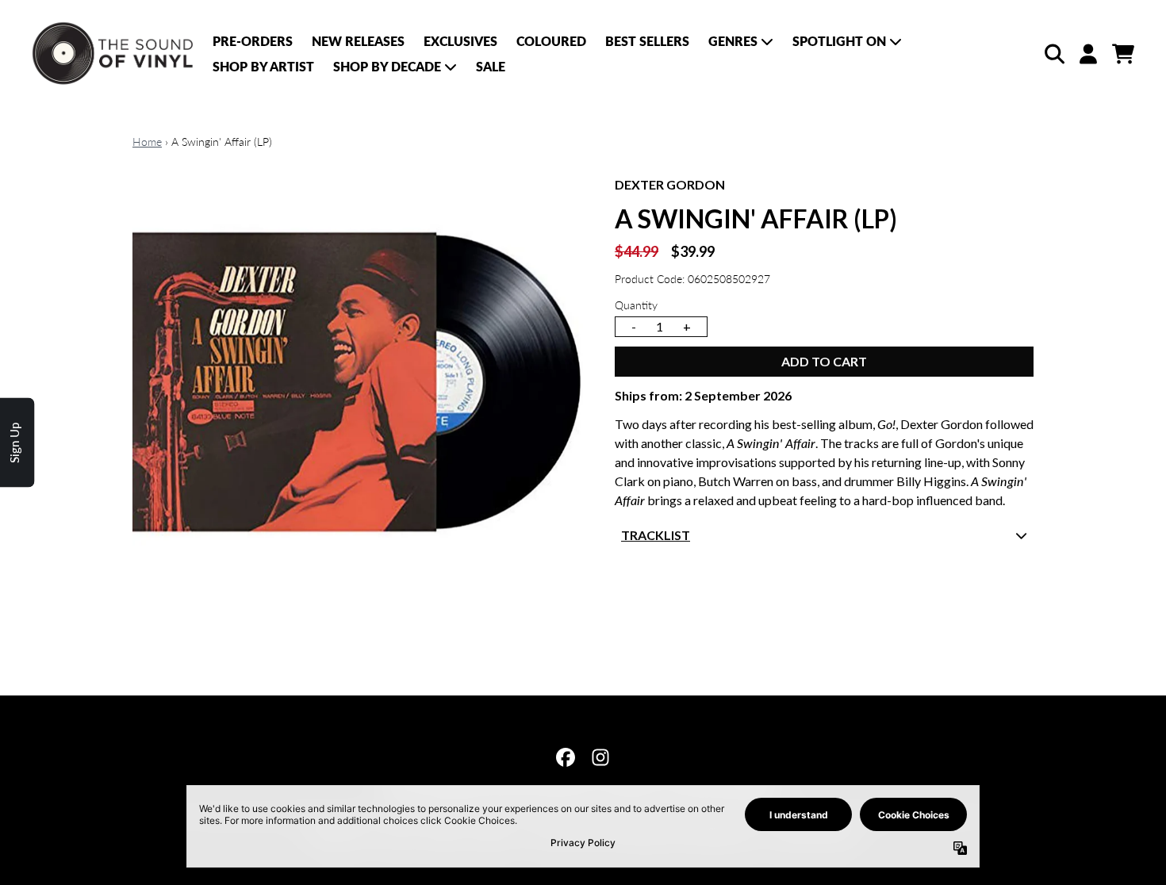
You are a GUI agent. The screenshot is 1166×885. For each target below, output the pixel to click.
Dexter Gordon (670, 184)
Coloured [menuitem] (551, 40)
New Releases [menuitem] (358, 40)
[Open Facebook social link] (565, 757)
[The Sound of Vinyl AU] (114, 54)
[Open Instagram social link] (600, 757)
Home (147, 141)
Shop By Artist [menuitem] (263, 66)
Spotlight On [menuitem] (839, 40)
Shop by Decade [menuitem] (387, 66)
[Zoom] (357, 400)
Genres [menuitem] (733, 40)
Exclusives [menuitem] (460, 40)
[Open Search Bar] (1053, 54)
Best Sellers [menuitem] (647, 40)
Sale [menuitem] (490, 66)
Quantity (636, 305)
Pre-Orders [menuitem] (253, 40)
